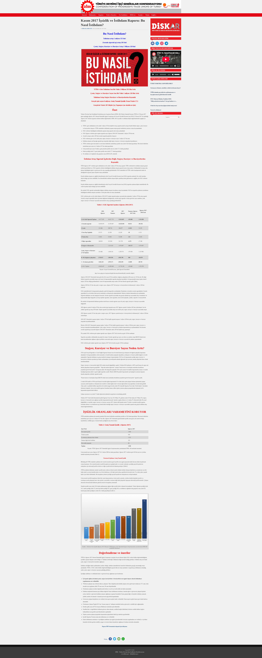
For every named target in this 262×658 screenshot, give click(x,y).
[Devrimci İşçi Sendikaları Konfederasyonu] (131, 13)
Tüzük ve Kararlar (111, 15)
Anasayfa (84, 15)
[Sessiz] (175, 66)
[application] (165, 59)
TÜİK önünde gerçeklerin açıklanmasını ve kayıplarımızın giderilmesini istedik (162, 93)
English (153, 15)
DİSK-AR (84, 28)
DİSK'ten (89, 28)
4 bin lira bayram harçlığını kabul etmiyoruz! (163, 105)
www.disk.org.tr (125, 654)
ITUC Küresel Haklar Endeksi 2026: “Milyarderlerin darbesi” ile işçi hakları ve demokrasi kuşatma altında (163, 100)
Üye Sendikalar (123, 15)
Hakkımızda (92, 15)
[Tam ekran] (178, 66)
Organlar (101, 15)
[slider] (177, 74)
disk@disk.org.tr (134, 654)
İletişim (147, 15)
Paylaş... (106, 639)
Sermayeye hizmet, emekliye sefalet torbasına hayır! (165, 88)
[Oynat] (153, 66)
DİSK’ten (133, 15)
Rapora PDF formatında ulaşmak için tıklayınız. (114, 626)
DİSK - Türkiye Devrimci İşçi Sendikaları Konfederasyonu (129, 652)
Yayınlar (140, 15)
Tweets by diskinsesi (155, 110)
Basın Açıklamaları (159, 79)
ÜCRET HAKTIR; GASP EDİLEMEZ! (161, 83)
